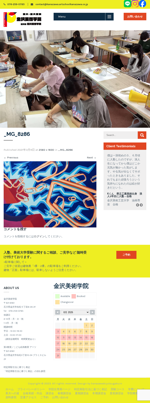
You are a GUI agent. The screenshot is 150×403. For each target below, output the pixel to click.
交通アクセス (28, 397)
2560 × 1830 (46, 149)
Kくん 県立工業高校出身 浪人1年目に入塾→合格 (124, 195)
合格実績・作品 (32, 393)
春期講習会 (64, 393)
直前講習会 (116, 393)
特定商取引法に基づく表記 (90, 389)
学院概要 (132, 393)
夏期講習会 (82, 393)
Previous (11, 157)
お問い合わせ (135, 16)
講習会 (50, 393)
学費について (136, 389)
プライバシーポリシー (31, 389)
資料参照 (10, 397)
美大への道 (12, 393)
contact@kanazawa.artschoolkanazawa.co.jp (61, 4)
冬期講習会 (99, 393)
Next (91, 157)
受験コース (117, 389)
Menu (62, 16)
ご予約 (126, 254)
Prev (139, 209)
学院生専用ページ (59, 389)
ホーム (9, 389)
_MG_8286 (65, 149)
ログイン (39, 236)
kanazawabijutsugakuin (106, 383)
